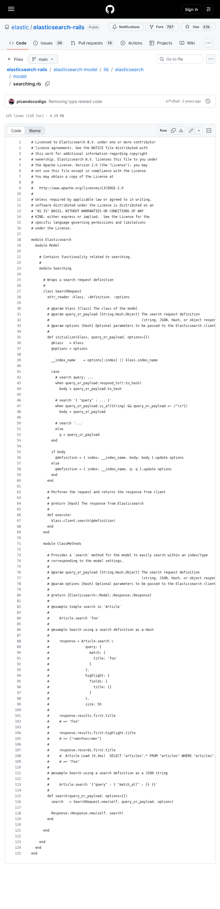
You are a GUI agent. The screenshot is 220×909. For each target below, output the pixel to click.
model (20, 76)
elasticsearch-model (75, 69)
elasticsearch (129, 69)
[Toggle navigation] (11, 9)
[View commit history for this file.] (208, 101)
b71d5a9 (173, 101)
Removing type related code (75, 101)
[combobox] (182, 59)
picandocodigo (31, 101)
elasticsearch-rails (59, 27)
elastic (20, 27)
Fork (164, 27)
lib (106, 69)
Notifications (129, 27)
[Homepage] (110, 9)
